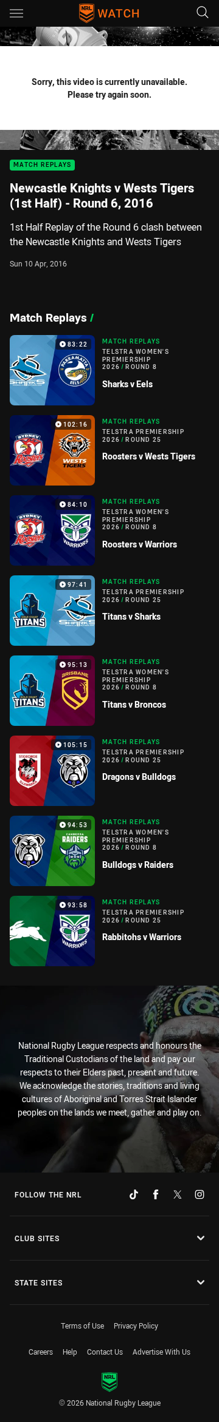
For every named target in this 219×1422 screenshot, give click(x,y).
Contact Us (105, 1351)
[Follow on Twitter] (177, 1194)
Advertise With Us (161, 1351)
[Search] (202, 13)
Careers (41, 1351)
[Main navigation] (16, 13)
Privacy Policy (136, 1325)
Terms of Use (82, 1325)
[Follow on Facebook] (156, 1194)
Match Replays (42, 165)
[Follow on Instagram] (199, 1194)
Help (70, 1351)
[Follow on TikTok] (134, 1194)
